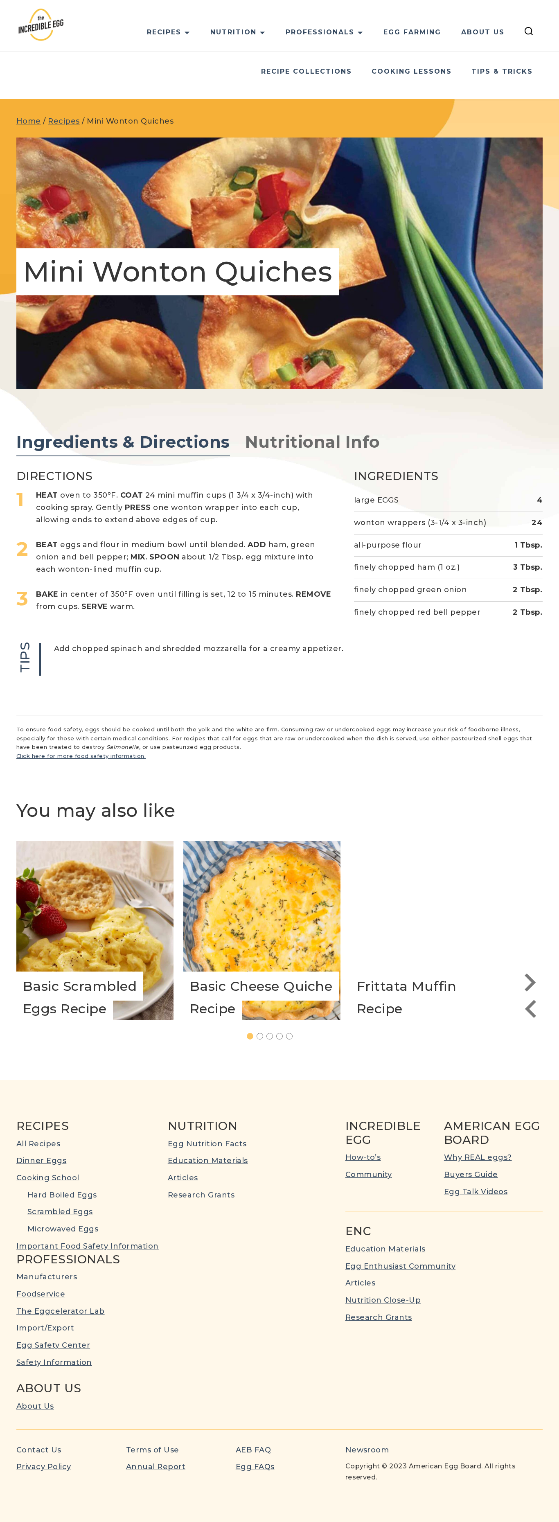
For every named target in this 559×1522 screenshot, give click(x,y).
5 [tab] (292, 1037)
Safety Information (54, 1362)
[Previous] (530, 1009)
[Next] (530, 983)
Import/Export (45, 1328)
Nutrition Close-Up (383, 1300)
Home (28, 121)
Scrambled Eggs (60, 1211)
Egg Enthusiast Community (400, 1266)
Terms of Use (152, 1449)
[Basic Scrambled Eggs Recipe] (95, 930)
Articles (183, 1177)
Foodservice (40, 1294)
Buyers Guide (471, 1174)
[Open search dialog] (529, 32)
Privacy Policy (43, 1466)
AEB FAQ (253, 1449)
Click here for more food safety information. (81, 756)
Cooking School (47, 1177)
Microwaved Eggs (62, 1228)
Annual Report (155, 1466)
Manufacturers (46, 1276)
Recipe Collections (306, 71)
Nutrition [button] (233, 32)
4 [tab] (282, 1037)
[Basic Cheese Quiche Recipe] (261, 930)
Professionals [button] (320, 32)
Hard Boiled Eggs (62, 1195)
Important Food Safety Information (87, 1246)
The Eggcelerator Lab (60, 1311)
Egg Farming (412, 32)
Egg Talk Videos (475, 1191)
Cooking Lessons (412, 71)
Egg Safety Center (53, 1345)
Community (368, 1174)
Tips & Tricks (502, 71)
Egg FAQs (255, 1466)
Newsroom (367, 1449)
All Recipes (38, 1143)
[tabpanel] (279, 572)
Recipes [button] (164, 32)
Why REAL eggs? (478, 1157)
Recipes (63, 121)
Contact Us (38, 1449)
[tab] (123, 442)
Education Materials (208, 1160)
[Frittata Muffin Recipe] (428, 930)
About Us (483, 32)
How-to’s (363, 1157)
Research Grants (201, 1195)
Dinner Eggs (41, 1160)
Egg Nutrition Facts (207, 1143)
